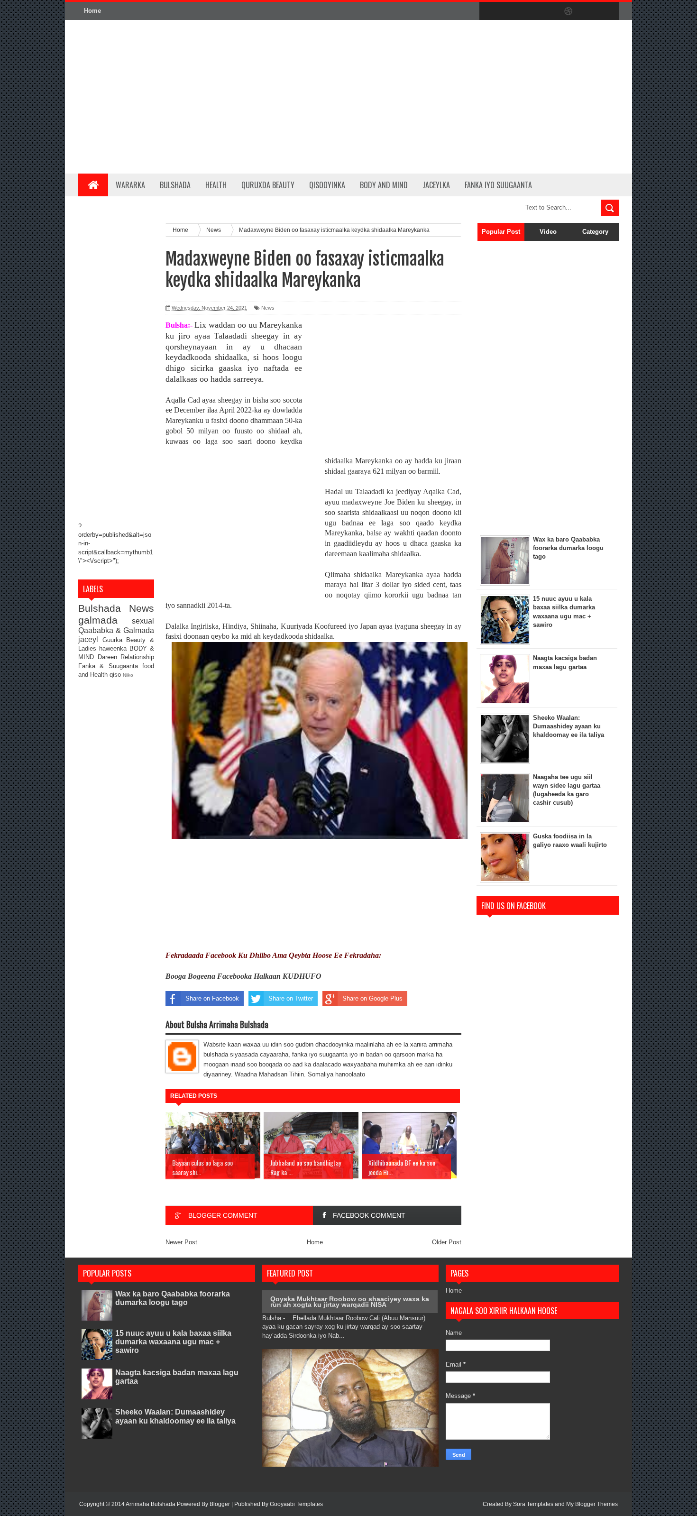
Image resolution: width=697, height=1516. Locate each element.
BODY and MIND (384, 185)
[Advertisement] (446, 96)
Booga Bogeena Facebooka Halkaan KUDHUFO (243, 976)
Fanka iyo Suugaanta (498, 185)
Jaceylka (436, 185)
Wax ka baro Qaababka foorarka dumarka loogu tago (172, 1298)
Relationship (137, 657)
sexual (143, 621)
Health (216, 185)
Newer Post (181, 1242)
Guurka (114, 639)
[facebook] (488, 11)
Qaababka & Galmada (116, 630)
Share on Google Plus (372, 998)
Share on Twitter (290, 998)
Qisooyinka (327, 185)
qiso (116, 674)
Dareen (109, 657)
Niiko (128, 675)
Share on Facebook (212, 998)
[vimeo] (528, 11)
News (141, 608)
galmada (105, 620)
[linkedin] (588, 11)
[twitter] (508, 11)
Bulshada (175, 185)
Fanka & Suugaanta (110, 666)
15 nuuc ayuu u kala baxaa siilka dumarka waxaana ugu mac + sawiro (173, 1341)
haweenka (114, 648)
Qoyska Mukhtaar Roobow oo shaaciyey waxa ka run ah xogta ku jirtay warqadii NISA (349, 1301)
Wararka (130, 185)
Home (92, 10)
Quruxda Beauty (267, 185)
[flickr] (548, 11)
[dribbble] (568, 11)
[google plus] (608, 11)
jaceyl (90, 639)
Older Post (446, 1242)
